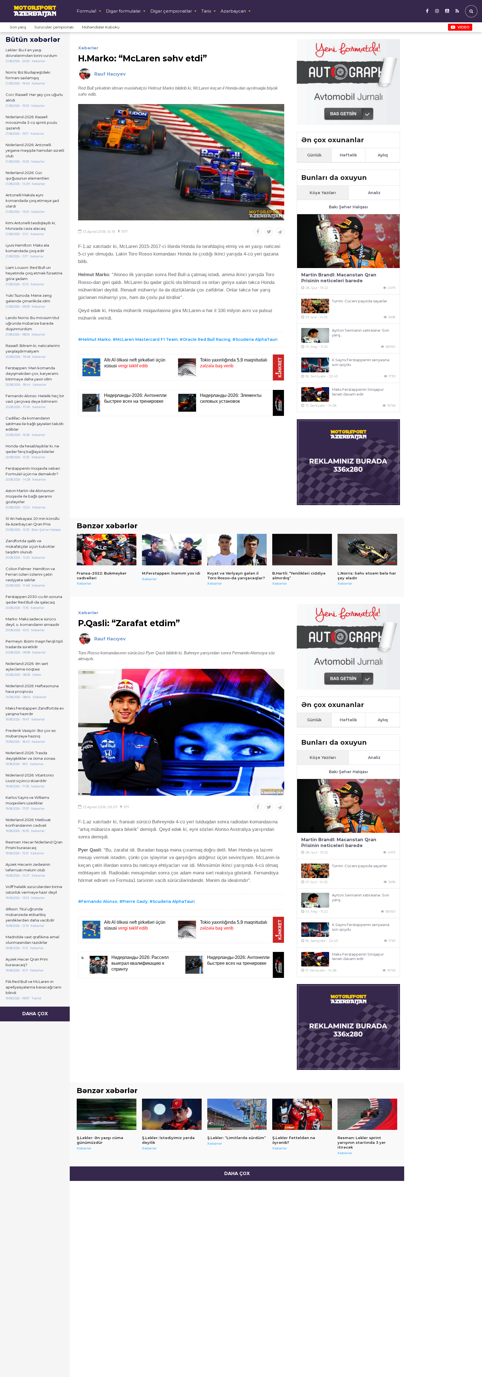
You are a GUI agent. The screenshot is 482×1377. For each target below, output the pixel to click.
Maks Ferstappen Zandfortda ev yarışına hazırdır (35, 711)
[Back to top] (466, 1361)
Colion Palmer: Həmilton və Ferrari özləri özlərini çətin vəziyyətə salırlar (30, 574)
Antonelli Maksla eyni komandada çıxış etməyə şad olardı (32, 200)
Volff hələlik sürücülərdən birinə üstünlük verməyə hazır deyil (34, 889)
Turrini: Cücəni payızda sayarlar (359, 301)
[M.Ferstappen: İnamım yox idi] (172, 549)
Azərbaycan (233, 11)
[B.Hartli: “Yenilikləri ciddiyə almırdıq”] (302, 549)
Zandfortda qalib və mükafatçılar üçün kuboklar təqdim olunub (30, 546)
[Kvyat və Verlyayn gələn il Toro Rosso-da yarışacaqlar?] (237, 549)
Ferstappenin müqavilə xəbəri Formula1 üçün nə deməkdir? (33, 471)
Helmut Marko (96, 339)
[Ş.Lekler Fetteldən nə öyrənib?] (302, 1114)
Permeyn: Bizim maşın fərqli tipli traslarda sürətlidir (34, 644)
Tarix (206, 11)
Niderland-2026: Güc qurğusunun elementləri (27, 175)
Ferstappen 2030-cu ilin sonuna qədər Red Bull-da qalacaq (34, 599)
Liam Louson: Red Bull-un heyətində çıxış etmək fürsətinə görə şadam (34, 273)
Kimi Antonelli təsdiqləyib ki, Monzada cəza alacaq (31, 226)
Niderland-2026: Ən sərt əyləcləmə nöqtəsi (27, 666)
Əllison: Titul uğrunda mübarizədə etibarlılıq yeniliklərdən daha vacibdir (30, 914)
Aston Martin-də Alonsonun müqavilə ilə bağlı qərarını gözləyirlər (30, 496)
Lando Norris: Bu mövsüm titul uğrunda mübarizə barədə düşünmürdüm (32, 323)
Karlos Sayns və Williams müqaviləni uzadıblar (27, 800)
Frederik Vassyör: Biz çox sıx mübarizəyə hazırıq (31, 733)
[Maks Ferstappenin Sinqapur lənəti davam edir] (315, 394)
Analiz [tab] (374, 192)
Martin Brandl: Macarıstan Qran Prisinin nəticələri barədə (338, 277)
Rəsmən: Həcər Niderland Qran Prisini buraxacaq (34, 845)
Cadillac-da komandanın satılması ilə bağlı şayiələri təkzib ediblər (35, 423)
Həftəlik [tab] (348, 155)
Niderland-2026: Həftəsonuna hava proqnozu (32, 689)
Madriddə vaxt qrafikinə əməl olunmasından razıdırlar (32, 940)
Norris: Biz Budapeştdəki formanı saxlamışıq (28, 75)
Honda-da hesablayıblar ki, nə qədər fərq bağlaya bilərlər (32, 449)
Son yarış (18, 27)
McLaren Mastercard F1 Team (147, 339)
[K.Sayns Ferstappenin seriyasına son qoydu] (315, 365)
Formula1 (87, 11)
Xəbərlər (88, 47)
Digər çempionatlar (171, 11)
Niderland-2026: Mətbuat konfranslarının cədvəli (28, 822)
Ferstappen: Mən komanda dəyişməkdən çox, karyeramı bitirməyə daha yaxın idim (32, 373)
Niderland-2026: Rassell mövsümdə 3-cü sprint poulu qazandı (31, 122)
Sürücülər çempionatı (54, 27)
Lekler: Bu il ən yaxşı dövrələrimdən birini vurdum (31, 53)
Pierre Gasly (135, 901)
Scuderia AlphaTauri (256, 339)
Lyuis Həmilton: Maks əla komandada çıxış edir (27, 248)
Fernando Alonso (99, 901)
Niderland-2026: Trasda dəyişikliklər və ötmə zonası (30, 756)
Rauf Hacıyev (110, 74)
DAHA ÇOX (35, 1013)
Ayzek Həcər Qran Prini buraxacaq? (27, 962)
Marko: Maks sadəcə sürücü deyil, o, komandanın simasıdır (32, 622)
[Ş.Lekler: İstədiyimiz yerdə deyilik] (172, 1114)
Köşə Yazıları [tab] (323, 192)
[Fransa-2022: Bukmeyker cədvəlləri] (106, 549)
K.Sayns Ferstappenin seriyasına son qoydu (360, 362)
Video (463, 27)
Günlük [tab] (314, 155)
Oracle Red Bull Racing (206, 339)
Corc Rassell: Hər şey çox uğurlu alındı (34, 97)
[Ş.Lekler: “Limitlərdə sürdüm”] (237, 1114)
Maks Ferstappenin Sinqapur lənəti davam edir (358, 391)
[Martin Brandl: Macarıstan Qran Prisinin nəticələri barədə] (348, 241)
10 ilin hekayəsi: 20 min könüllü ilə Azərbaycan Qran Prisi (32, 521)
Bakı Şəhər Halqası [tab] (348, 206)
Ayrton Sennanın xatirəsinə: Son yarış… (360, 332)
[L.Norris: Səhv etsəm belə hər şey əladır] (367, 549)
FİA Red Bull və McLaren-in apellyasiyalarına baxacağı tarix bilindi (33, 987)
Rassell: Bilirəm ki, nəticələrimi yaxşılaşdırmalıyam (33, 348)
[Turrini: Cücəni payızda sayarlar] (315, 306)
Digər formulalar (123, 11)
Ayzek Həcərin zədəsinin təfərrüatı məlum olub (28, 867)
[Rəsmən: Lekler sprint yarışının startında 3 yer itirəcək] (367, 1114)
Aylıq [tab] (383, 155)
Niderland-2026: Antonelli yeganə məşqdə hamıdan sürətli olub (35, 150)
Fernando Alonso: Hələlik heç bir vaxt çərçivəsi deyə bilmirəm (35, 399)
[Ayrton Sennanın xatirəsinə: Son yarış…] (315, 335)
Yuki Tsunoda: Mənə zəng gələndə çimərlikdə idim (29, 298)
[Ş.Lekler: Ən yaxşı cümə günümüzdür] (106, 1114)
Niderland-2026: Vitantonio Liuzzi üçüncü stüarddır (30, 778)
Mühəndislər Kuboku (100, 27)
